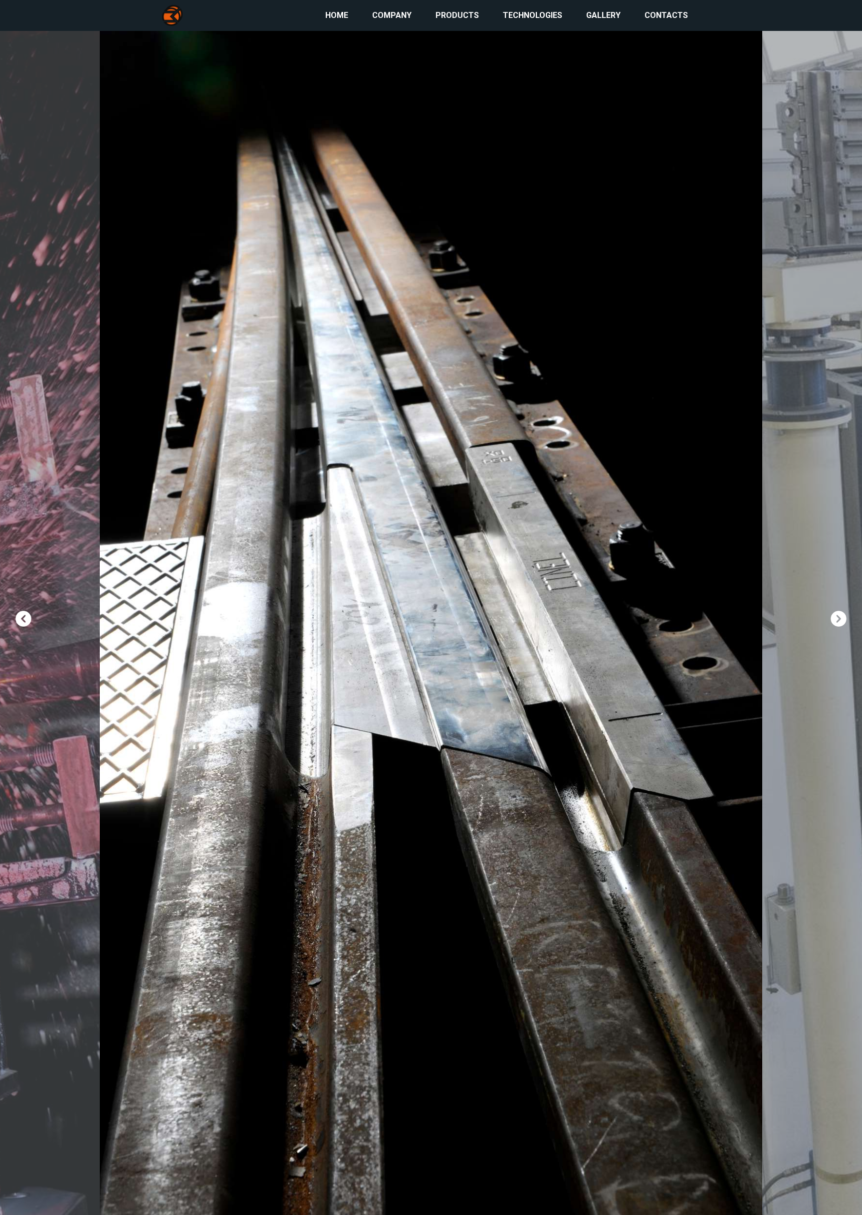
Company (392, 15)
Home (336, 15)
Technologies (532, 15)
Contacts (666, 15)
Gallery (603, 15)
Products (457, 15)
